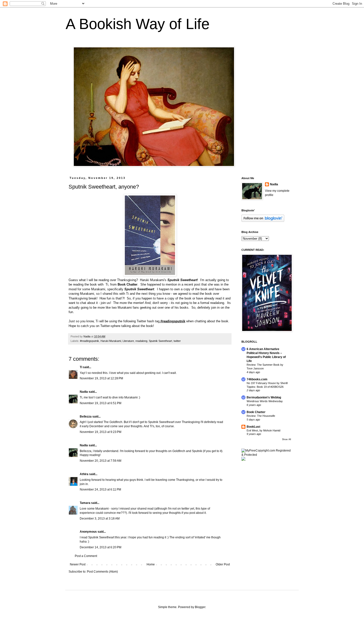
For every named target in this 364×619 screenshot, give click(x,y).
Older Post (223, 564)
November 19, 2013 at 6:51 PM (100, 403)
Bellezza (86, 416)
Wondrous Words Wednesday (265, 401)
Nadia (84, 391)
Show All (286, 439)
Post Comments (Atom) (102, 571)
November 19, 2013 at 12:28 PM (101, 378)
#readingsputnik (172, 321)
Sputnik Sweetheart (160, 340)
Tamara (85, 503)
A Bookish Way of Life (137, 24)
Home (151, 564)
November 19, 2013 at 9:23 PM (100, 432)
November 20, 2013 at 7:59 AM (100, 460)
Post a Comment (86, 556)
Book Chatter (256, 412)
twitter (177, 340)
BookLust (253, 426)
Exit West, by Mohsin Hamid (263, 430)
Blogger (200, 607)
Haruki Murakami (111, 340)
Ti (81, 367)
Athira (84, 474)
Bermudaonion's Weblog (264, 397)
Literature (128, 340)
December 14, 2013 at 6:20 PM (100, 547)
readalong (141, 340)
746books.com (257, 379)
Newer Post (77, 564)
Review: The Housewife (261, 415)
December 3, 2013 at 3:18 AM (100, 518)
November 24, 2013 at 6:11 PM (100, 489)
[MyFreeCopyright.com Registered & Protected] (266, 454)
